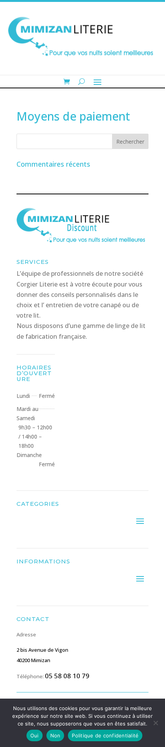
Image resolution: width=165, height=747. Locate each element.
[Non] (155, 723)
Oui (34, 735)
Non (55, 735)
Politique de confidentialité (105, 735)
